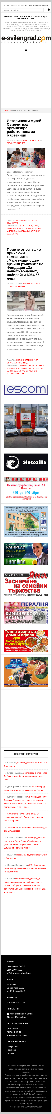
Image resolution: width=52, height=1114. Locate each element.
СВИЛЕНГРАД (12, 234)
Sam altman (12, 827)
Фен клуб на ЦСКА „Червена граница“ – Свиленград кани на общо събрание (23, 817)
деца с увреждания (29, 226)
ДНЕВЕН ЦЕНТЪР (14, 228)
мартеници (12, 231)
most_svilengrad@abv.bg (20, 1014)
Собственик (12, 1028)
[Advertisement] (26, 80)
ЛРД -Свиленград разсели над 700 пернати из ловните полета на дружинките (25, 868)
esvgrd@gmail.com (18, 1017)
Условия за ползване (17, 1035)
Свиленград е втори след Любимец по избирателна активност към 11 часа (25, 776)
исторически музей (31, 228)
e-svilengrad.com (23, 1066)
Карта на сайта (14, 1032)
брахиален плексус (29, 366)
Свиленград (12, 223)
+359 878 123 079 (16, 1002)
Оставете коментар (16, 143)
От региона (21, 220)
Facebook (11, 1050)
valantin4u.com (36, 1107)
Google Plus (12, 1046)
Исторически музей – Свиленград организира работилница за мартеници (25, 128)
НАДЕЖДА (22, 231)
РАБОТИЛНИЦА (33, 231)
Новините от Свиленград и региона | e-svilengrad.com (25, 17)
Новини (20, 360)
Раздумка (32, 220)
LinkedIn (10, 1053)
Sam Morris (12, 814)
